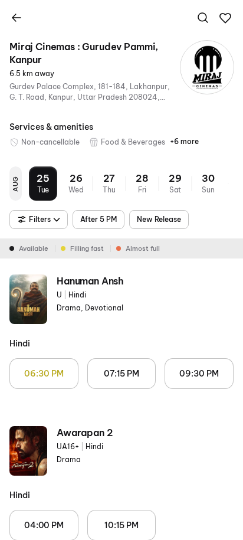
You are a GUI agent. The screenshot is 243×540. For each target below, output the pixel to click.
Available (33, 248)
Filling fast (87, 248)
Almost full (143, 248)
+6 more (184, 141)
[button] (225, 18)
